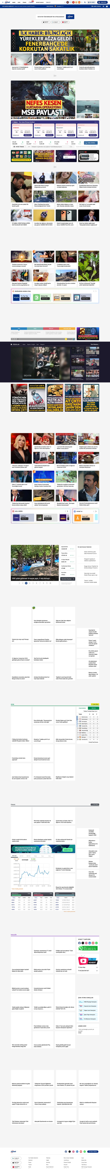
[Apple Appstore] (16, 1162)
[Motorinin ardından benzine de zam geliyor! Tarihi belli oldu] (40, 118)
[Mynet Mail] (107, 6)
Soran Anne (84, 1162)
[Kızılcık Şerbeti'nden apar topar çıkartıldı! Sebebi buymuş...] (48, 118)
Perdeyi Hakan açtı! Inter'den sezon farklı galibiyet (25, 6)
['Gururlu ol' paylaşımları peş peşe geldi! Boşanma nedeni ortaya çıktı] (53, 118)
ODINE (35, 902)
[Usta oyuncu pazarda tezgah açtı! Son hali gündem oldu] (63, 118)
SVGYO (35, 904)
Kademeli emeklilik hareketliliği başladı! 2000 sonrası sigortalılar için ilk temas (93, 835)
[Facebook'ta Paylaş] (86, 1034)
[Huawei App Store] (16, 1167)
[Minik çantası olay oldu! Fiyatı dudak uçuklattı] (43, 962)
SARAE (13, 909)
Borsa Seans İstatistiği (69, 1158)
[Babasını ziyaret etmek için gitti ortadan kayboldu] (66, 178)
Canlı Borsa (95, 804)
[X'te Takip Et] (70, 1151)
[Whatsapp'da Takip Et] (96, 943)
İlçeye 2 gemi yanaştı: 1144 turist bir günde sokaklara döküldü (93, 644)
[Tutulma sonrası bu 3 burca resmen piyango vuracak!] (21, 256)
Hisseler (65, 1164)
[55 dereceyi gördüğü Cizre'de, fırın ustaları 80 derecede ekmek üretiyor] (43, 99)
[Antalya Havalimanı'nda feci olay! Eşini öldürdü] (43, 669)
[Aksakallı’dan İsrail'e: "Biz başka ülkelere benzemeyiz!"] (66, 495)
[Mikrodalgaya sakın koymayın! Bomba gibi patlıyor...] (65, 631)
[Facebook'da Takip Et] (79, 943)
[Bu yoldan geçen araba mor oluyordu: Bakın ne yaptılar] (82, 653)
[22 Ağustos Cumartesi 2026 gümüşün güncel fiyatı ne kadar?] (21, 650)
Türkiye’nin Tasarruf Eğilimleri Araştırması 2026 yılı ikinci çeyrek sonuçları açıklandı (44, 1085)
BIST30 (28, 856)
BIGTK (13, 904)
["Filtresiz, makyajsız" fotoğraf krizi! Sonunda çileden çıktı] (21, 448)
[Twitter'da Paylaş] (90, 1034)
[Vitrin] (67, 2)
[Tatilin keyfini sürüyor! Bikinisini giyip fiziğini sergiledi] (21, 999)
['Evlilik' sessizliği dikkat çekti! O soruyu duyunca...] (43, 999)
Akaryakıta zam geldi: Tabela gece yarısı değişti (93, 853)
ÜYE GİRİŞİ (92, 2)
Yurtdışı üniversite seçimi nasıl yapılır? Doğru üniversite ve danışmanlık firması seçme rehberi (20, 1105)
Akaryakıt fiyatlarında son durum (44, 1121)
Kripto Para (66, 1167)
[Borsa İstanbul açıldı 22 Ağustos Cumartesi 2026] (66, 458)
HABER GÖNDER (97, 6)
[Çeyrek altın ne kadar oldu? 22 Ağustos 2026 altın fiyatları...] (43, 439)
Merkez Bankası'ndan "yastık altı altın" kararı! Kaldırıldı (93, 864)
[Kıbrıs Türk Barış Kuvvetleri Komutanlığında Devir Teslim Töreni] (43, 196)
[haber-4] (73, 397)
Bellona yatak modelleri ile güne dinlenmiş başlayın (21, 1084)
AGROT (35, 900)
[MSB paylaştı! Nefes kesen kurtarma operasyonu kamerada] (20, 118)
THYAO (57, 900)
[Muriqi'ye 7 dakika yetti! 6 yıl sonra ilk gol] (43, 731)
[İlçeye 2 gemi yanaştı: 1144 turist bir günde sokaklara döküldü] (82, 643)
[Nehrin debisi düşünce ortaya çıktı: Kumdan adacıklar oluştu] (66, 196)
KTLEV (57, 909)
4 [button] (29, 583)
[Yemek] (70, 2)
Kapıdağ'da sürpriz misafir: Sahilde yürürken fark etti (93, 632)
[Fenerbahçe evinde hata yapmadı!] (21, 750)
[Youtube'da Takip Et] (93, 943)
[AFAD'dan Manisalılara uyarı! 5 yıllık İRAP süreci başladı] (25, 118)
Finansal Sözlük (67, 1162)
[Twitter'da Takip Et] (83, 943)
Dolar (35, 856)
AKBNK (57, 904)
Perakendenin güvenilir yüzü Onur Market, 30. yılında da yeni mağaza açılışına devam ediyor (65, 1085)
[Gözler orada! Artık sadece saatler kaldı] (21, 822)
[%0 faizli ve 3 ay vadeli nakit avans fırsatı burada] (88, 196)
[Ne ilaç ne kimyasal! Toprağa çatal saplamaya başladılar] (88, 266)
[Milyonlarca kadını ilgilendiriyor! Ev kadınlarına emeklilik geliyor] (82, 843)
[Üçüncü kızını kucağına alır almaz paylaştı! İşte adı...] (65, 990)
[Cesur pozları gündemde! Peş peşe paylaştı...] (43, 1037)
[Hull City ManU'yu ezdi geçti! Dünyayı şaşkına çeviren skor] (35, 118)
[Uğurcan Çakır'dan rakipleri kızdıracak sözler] (65, 613)
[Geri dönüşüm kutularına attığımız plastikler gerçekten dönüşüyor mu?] (43, 613)
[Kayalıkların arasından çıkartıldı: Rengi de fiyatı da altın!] (21, 669)
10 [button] (50, 583)
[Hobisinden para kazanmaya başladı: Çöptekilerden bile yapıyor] (66, 1095)
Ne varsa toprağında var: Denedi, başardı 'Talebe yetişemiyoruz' (89, 1084)
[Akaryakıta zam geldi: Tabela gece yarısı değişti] (82, 853)
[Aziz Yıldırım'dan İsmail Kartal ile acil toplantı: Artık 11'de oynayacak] (21, 769)
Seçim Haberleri (50, 1167)
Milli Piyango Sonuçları (90, 1002)
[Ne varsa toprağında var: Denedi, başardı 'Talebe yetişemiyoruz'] (89, 1076)
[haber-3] (55, 397)
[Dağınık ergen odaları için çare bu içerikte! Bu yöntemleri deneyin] (88, 439)
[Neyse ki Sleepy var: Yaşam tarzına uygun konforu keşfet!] (42, 118)
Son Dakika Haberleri (33, 1158)
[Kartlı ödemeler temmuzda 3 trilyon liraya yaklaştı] (43, 1095)
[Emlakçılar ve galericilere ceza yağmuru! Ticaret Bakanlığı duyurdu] (65, 860)
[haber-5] (91, 397)
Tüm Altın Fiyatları (66, 579)
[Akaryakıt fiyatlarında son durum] (43, 1113)
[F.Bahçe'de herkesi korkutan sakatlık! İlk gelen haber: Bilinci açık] (55, 40)
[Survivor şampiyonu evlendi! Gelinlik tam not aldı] (65, 962)
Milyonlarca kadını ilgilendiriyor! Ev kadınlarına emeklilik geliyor (93, 844)
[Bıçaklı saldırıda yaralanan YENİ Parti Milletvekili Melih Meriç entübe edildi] (12, 118)
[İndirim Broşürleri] (79, 2)
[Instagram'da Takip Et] (86, 943)
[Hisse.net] (43, 156)
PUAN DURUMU (82, 708)
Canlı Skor (95, 704)
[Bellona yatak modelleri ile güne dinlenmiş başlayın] (21, 1076)
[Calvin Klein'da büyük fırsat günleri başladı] (43, 458)
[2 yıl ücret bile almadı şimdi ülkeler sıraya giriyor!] (66, 439)
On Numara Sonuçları (90, 1019)
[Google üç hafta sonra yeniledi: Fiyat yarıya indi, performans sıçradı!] (89, 1113)
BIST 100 (16, 859)
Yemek (30, 1164)
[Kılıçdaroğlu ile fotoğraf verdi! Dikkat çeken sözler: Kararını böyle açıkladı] (55, 118)
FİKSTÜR (94, 708)
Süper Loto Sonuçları (89, 1010)
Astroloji (48, 1162)
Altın (49, 856)
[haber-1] (19, 397)
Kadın (30, 1167)
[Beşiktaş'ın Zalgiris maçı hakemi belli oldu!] (65, 759)
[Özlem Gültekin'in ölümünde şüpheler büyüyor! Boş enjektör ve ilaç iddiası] (74, 118)
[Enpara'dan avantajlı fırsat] (44, 118)
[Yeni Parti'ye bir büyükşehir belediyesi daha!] (43, 650)
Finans (30, 1162)
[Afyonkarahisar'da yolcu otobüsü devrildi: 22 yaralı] (66, 275)
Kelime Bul (83, 1160)
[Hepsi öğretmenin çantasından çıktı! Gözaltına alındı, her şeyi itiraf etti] (61, 118)
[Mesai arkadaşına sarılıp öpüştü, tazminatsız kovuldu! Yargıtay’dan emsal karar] (70, 118)
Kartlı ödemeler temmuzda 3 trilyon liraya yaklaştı (43, 1103)
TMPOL (13, 907)
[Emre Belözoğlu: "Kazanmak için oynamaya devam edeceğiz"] (43, 712)
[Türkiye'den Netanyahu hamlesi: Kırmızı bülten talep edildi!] (21, 495)
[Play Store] (16, 1158)
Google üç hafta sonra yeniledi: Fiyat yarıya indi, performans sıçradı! (88, 1123)
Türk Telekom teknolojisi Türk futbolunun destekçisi (20, 1122)
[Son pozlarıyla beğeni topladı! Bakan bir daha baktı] (21, 952)
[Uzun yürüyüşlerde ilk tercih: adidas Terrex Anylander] (43, 495)
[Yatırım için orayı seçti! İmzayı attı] (21, 622)
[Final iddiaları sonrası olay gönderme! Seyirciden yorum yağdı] (43, 1018)
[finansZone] (88, 333)
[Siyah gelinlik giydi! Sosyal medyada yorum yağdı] (65, 1037)
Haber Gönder (93, 1151)
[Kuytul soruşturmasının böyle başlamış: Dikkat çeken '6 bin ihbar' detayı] (14, 118)
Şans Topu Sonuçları (89, 1014)
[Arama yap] (85, 2)
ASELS (57, 902)
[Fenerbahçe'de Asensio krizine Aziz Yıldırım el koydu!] (59, 118)
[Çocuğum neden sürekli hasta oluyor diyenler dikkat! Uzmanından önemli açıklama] (43, 275)
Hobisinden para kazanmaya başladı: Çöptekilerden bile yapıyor (65, 1104)
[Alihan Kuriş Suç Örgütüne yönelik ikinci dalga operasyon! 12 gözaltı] (51, 118)
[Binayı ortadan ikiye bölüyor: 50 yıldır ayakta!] (82, 674)
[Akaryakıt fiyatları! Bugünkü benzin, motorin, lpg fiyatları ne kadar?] (21, 275)
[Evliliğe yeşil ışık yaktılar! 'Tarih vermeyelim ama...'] (65, 943)
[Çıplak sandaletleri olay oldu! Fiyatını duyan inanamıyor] (57, 118)
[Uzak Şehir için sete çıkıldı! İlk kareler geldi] (21, 187)
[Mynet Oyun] (21, 156)
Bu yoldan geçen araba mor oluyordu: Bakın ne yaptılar (93, 653)
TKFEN (35, 909)
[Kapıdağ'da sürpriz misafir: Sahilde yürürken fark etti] (82, 632)
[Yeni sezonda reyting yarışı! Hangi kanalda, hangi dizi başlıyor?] (21, 1027)
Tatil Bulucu (84, 1164)
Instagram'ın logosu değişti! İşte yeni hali (66, 1122)
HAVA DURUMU (50, 6)
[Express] (73, 2)
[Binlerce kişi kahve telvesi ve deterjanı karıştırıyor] (88, 458)
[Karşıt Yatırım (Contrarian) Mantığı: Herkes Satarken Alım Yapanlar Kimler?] (43, 476)
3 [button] (26, 583)
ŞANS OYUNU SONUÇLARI (85, 997)
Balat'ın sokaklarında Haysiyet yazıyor (88, 1103)
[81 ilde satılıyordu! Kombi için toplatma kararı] (65, 832)
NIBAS (13, 902)
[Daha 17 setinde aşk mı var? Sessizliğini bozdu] (21, 476)
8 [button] (43, 583)
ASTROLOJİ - (69, 154)
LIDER (35, 907)
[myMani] (31, 2)
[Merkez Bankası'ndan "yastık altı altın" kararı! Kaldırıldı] (82, 864)
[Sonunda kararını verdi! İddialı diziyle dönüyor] (43, 980)
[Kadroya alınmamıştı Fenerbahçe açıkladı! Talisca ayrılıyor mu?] (23, 118)
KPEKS (13, 900)
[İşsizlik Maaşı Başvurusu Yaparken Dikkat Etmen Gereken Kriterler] (88, 178)
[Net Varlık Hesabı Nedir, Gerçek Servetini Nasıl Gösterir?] (43, 256)
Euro (43, 856)
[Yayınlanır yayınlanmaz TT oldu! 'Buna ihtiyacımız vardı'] (43, 943)
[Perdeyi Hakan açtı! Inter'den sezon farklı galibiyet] (65, 712)
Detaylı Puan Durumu (93, 742)
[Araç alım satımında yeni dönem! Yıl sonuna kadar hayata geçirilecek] (82, 874)
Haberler (31, 1160)
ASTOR (57, 907)
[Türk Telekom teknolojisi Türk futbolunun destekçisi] (21, 1113)
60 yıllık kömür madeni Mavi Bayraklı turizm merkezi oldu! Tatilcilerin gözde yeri (93, 665)
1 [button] (19, 583)
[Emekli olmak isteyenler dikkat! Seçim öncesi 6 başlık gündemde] (33, 118)
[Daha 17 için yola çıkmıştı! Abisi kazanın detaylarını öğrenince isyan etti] (65, 1018)
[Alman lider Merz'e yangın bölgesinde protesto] (43, 178)
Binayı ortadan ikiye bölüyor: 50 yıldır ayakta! (93, 674)
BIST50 (21, 856)
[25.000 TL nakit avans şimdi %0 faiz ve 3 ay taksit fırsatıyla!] (29, 118)
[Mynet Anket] (76, 2)
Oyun (82, 1158)
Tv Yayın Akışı (81, 967)
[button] (2, 2)
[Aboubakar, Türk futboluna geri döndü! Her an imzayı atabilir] (66, 118)
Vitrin (47, 1164)
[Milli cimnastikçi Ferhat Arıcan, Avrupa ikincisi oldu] (65, 731)
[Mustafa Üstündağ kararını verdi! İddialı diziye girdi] (88, 486)
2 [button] (22, 583)
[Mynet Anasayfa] (7, 2)
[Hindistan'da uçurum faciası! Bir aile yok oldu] (72, 118)
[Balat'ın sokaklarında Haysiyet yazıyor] (89, 1095)
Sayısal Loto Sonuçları (90, 1006)
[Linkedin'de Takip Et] (89, 943)
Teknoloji (48, 1158)
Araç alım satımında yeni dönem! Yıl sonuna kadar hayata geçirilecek (93, 876)
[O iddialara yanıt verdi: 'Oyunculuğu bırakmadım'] (66, 256)
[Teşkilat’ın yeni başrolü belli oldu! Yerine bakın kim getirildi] (65, 660)
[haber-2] (37, 397)
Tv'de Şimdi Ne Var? (83, 970)
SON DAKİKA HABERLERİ (8, 6)
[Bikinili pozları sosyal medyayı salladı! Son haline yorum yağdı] (21, 980)
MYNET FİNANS (20, 146)
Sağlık (47, 1160)
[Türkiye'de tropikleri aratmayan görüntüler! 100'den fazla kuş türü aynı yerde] (66, 476)
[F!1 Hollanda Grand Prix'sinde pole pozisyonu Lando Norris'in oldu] (43, 769)
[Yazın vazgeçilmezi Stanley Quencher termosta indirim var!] (43, 631)
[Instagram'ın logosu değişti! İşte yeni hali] (66, 1113)
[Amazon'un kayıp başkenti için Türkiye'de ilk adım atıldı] (46, 118)
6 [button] (36, 583)
